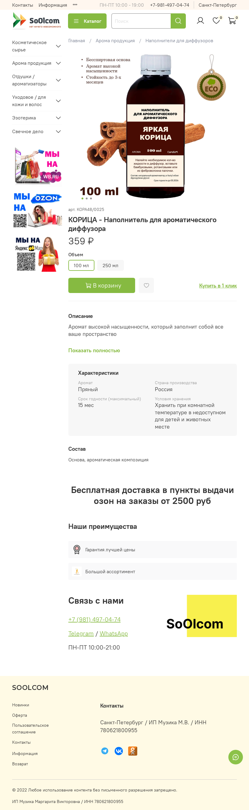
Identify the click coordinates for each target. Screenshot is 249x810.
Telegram (81, 633)
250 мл (110, 265)
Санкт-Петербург (218, 5)
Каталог (92, 21)
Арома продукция (115, 40)
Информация (53, 5)
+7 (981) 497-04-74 (94, 619)
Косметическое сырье (29, 46)
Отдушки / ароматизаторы (29, 80)
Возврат (20, 764)
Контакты (22, 5)
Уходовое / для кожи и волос (29, 100)
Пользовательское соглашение (30, 728)
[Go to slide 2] (87, 198)
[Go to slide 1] (83, 198)
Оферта (19, 715)
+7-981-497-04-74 (169, 5)
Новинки (20, 705)
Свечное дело (27, 131)
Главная (76, 40)
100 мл (81, 265)
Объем (75, 254)
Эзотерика (24, 118)
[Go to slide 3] (91, 198)
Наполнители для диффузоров (179, 40)
